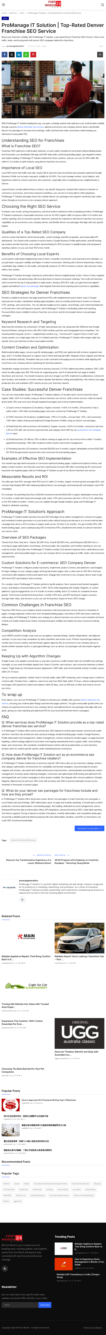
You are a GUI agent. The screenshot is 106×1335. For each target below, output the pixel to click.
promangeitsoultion (28, 880)
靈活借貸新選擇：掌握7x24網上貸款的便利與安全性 (26, 1141)
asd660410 (25, 1128)
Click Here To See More (88, 828)
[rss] (5, 1268)
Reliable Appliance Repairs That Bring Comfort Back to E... (26, 958)
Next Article (60, 855)
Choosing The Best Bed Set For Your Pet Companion (23, 1070)
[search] (102, 5)
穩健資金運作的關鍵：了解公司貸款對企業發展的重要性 (28, 1150)
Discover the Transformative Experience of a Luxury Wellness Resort (28, 861)
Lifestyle (97, 1183)
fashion (6, 1183)
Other (22, 13)
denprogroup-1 (62, 1281)
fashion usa (21, 1195)
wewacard (7, 1119)
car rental (76, 1189)
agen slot (17, 1201)
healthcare (23, 1189)
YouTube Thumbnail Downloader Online (50, 1183)
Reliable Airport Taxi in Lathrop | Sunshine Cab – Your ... (79, 958)
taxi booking (63, 1189)
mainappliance (7, 963)
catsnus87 (5, 1075)
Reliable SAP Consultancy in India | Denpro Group (78, 1275)
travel (16, 1183)
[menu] (3, 5)
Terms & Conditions (93, 1327)
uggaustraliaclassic (61, 1058)
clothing (49, 1189)
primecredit (8, 1144)
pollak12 (78, 1268)
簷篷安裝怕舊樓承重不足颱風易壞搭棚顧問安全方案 (44, 1125)
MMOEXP (7, 1195)
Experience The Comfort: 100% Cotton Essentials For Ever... (22, 1022)
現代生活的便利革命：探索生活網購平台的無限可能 (26, 1116)
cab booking (90, 1189)
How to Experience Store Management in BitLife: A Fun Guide (89, 1262)
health (26, 1183)
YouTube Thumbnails (80, 1183)
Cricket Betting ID (37, 1195)
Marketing (37, 1189)
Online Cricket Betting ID (84, 1195)
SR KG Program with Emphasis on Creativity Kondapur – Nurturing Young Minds (77, 861)
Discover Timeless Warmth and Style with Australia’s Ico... (76, 1053)
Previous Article (43, 855)
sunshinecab (59, 963)
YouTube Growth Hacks (59, 1195)
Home (4, 13)
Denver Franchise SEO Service (23, 840)
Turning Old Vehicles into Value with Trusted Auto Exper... (25, 1005)
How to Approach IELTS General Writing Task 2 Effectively (49, 1100)
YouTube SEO (8, 1189)
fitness (6, 1201)
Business (13, 13)
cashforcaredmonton (9, 1011)
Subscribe (45, 1305)
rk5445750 (25, 1103)
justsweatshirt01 (7, 1028)
